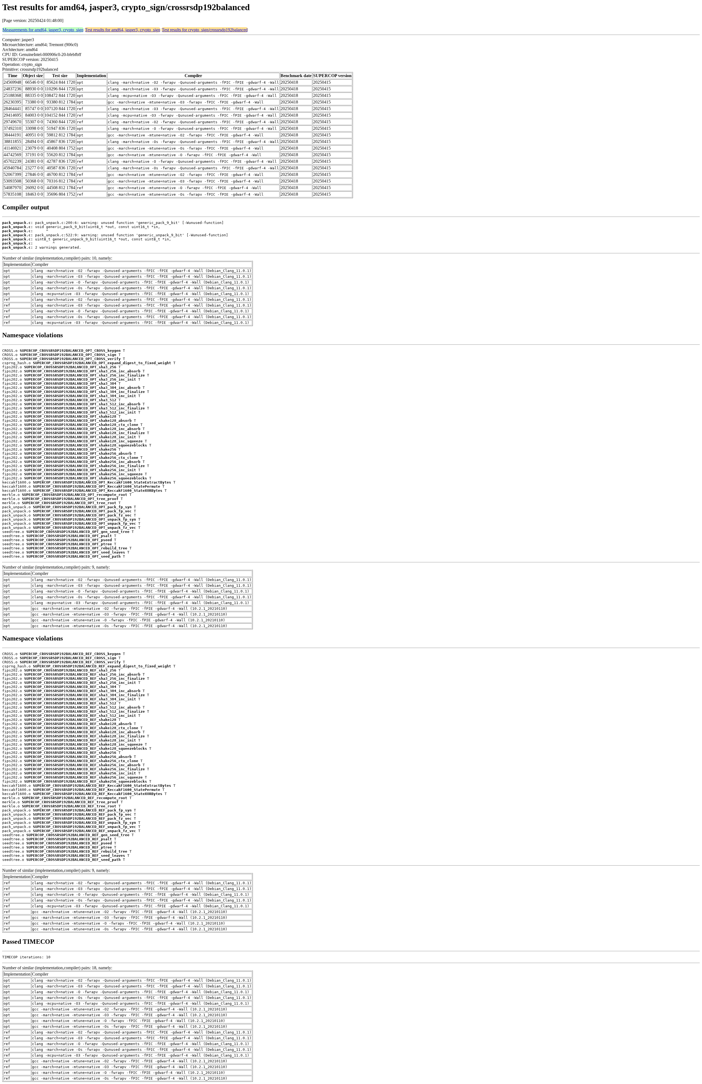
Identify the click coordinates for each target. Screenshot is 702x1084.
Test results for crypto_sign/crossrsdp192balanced (205, 29)
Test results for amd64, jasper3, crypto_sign (122, 29)
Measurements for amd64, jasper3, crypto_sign (42, 29)
